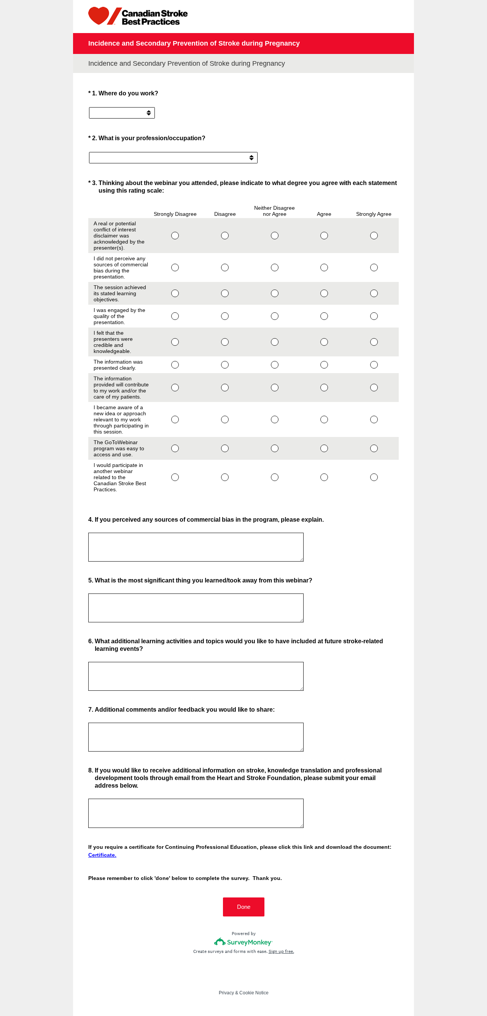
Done (243, 907)
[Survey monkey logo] (243, 942)
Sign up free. (281, 951)
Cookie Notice (254, 992)
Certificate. (102, 855)
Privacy (226, 992)
